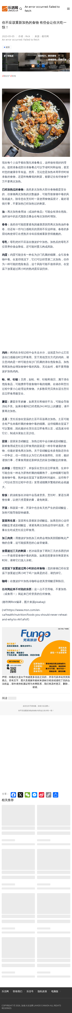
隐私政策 (42, 991)
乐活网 (5, 991)
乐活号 (29, 991)
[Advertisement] (34, 307)
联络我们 (17, 991)
